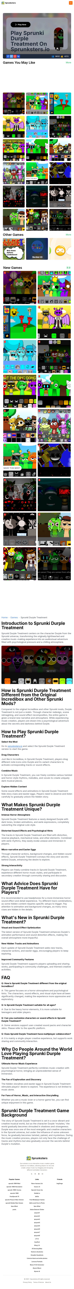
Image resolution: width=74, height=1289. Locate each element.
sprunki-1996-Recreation (14, 1186)
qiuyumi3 (37, 1219)
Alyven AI (37, 1271)
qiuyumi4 (37, 1222)
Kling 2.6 (37, 1245)
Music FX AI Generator (37, 1265)
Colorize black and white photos (37, 1258)
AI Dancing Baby (37, 1248)
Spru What (37, 1206)
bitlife (37, 1196)
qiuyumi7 (37, 1232)
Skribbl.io (37, 1193)
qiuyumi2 (37, 1216)
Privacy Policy (27, 1282)
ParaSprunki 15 (14, 1196)
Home (4, 617)
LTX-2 (37, 1239)
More (68, 62)
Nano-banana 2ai (37, 1183)
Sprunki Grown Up (37, 1190)
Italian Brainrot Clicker (37, 1209)
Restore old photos (37, 1252)
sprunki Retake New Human (14, 1203)
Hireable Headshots (37, 1255)
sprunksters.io (15, 746)
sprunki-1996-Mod (14, 1183)
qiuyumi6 (37, 1229)
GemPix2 (37, 1242)
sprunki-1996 (14, 1193)
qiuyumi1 (37, 1213)
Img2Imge (60, 1183)
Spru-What (14, 1206)
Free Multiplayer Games (37, 1199)
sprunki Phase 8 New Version (14, 1199)
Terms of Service (38, 1282)
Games (14, 617)
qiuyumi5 (37, 1226)
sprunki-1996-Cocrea (14, 1190)
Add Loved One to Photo (37, 1203)
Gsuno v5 (37, 1186)
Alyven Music (37, 1268)
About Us (48, 1282)
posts (14, 1209)
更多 (68, 267)
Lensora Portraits (37, 1261)
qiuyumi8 (37, 1235)
